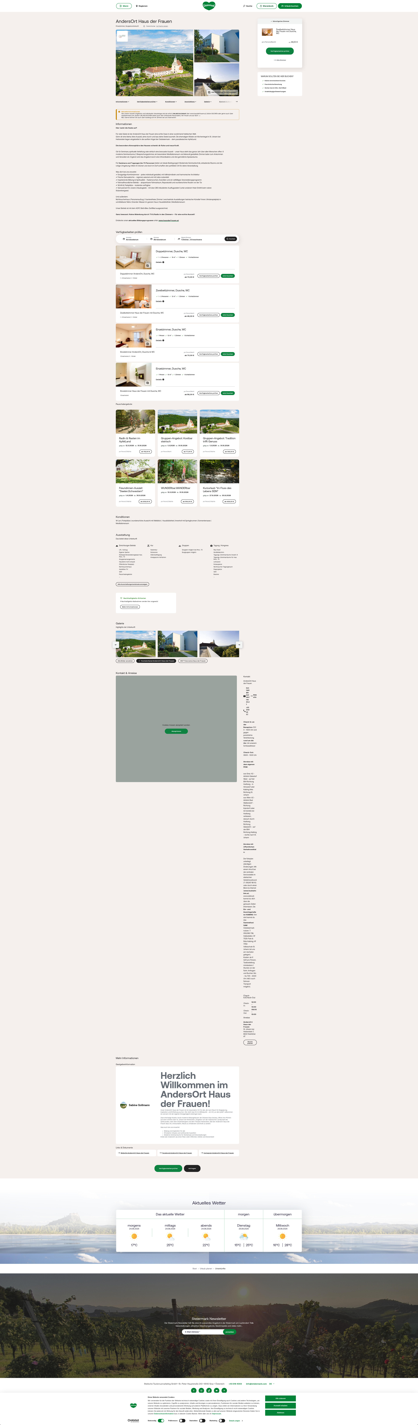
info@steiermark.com (256, 1384)
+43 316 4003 (235, 1384)
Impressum (216, 1414)
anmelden (229, 1332)
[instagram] (201, 1390)
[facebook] (193, 1390)
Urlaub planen (206, 1268)
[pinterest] (224, 1390)
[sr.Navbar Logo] (209, 6)
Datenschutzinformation (164, 1414)
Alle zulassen (281, 1398)
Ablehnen (280, 1413)
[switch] (182, 1420)
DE (270, 1384)
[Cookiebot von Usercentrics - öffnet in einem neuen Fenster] (133, 1420)
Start (195, 1268)
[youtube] (216, 1390)
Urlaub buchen (291, 6)
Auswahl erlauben (280, 1405)
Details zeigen (234, 1421)
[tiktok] (209, 1390)
